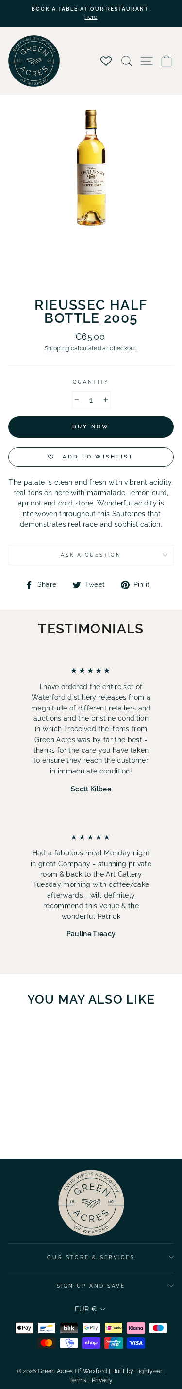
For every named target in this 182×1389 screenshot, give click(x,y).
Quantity (91, 382)
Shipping (57, 348)
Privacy (102, 1380)
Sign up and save (91, 1286)
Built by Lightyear (137, 1371)
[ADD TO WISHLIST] (58, 1032)
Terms (78, 1380)
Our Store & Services (90, 1257)
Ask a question (91, 555)
